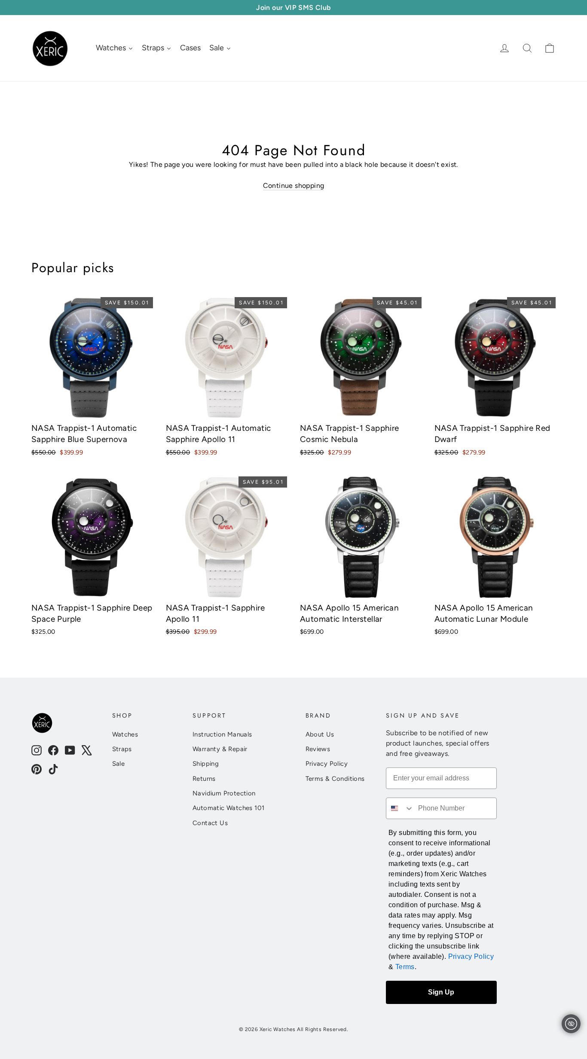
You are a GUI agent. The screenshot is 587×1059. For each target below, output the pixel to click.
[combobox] (400, 808)
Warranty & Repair (220, 749)
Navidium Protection (224, 793)
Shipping (206, 763)
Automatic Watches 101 (228, 808)
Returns (204, 779)
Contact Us (210, 823)
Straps (122, 749)
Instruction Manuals (222, 734)
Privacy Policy (327, 763)
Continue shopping (293, 185)
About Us (320, 734)
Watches (125, 734)
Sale (118, 763)
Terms (405, 966)
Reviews (318, 749)
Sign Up (441, 992)
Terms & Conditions (335, 779)
